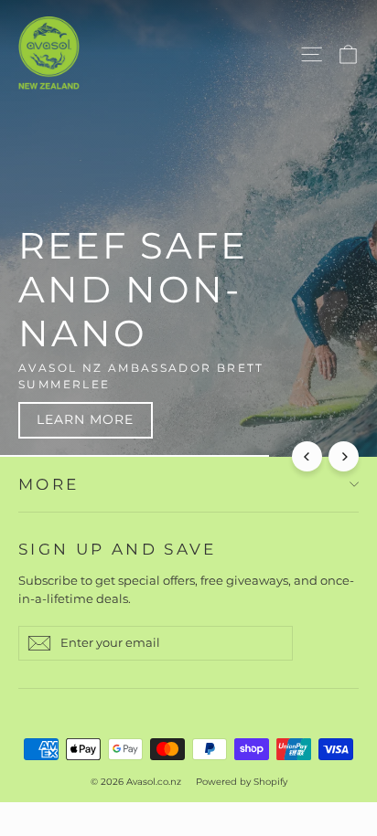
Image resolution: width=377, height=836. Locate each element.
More (48, 484)
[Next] (344, 456)
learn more (86, 419)
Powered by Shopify (241, 782)
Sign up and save (117, 549)
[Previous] (307, 456)
